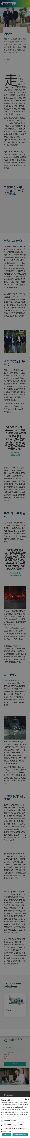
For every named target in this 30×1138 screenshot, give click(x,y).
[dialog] (15, 1117)
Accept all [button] (7, 1134)
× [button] (28, 1099)
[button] (15, 1131)
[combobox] (26, 1099)
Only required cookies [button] (20, 1134)
